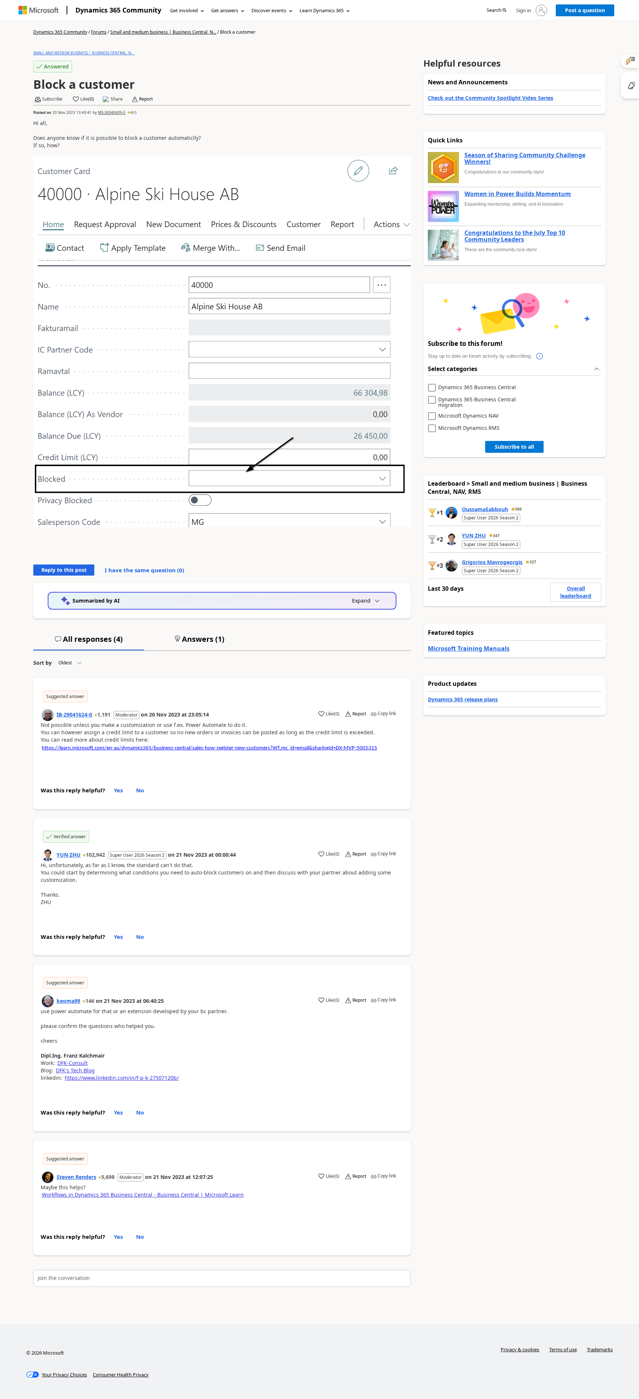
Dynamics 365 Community (118, 10)
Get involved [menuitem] (184, 10)
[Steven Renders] (48, 1177)
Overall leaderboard (575, 592)
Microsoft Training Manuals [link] (469, 648)
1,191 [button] (104, 714)
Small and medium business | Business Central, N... (163, 32)
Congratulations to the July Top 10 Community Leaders (514, 236)
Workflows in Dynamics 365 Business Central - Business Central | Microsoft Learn (143, 1194)
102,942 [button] (95, 854)
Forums (98, 32)
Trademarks (600, 1349)
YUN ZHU (69, 854)
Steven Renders (76, 1176)
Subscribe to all (514, 446)
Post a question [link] (585, 10)
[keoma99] (48, 1001)
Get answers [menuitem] (224, 10)
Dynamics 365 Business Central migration (477, 402)
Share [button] (117, 99)
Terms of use (563, 1349)
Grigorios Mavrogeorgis (492, 562)
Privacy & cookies (520, 1349)
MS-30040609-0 (111, 112)
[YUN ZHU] (48, 855)
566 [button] (518, 509)
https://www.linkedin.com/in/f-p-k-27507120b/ (122, 1077)
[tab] (88, 642)
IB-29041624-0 (74, 714)
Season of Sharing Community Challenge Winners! (524, 158)
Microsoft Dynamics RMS (469, 428)
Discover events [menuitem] (268, 10)
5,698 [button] (108, 1176)
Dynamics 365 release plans (463, 699)
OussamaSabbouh (485, 509)
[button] (496, 10)
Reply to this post (64, 569)
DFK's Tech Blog (75, 1070)
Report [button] (146, 99)
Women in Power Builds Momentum (517, 194)
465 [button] (133, 112)
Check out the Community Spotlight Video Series (490, 97)
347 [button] (496, 535)
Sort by (42, 662)
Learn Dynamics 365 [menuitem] (322, 10)
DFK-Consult (72, 1062)
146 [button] (89, 1000)
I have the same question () (144, 570)
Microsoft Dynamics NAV (468, 416)
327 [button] (533, 561)
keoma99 (68, 1000)
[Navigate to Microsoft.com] (38, 10)
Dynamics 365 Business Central (477, 387)
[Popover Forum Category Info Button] (539, 356)
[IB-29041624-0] (48, 715)
